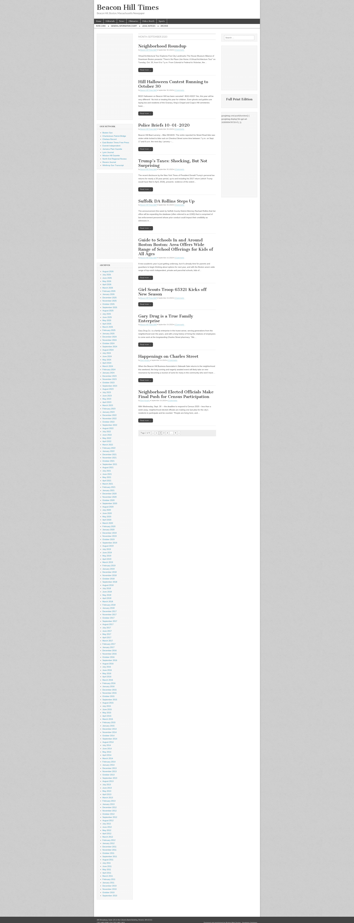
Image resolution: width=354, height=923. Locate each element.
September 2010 (109, 896)
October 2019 (108, 539)
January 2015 (108, 726)
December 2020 (109, 493)
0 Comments (179, 50)
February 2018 (108, 605)
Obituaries (133, 21)
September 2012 (109, 817)
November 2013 (109, 771)
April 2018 (106, 598)
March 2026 (107, 288)
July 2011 (106, 863)
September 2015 (109, 699)
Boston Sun (107, 133)
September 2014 (109, 739)
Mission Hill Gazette (111, 155)
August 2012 (108, 820)
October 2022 (108, 422)
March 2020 (107, 523)
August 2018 (108, 585)
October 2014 (108, 735)
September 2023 (109, 386)
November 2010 (109, 889)
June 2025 (107, 317)
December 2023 (109, 376)
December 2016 (109, 650)
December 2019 (109, 533)
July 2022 (106, 431)
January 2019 (108, 569)
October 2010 (108, 892)
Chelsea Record (109, 139)
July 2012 (106, 824)
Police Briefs (148, 21)
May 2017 (106, 634)
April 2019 (106, 559)
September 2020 (109, 503)
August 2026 (108, 271)
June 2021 (107, 474)
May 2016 (106, 673)
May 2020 (106, 516)
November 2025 (109, 301)
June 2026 (107, 278)
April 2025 (106, 324)
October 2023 (108, 382)
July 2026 (106, 274)
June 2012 (107, 827)
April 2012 (106, 833)
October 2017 (108, 618)
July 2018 (106, 588)
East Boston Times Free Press (115, 142)
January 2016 (108, 686)
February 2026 (108, 291)
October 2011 (108, 853)
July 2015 (106, 706)
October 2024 (108, 343)
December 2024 (109, 337)
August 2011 (107, 860)
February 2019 (108, 565)
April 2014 (106, 755)
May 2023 (106, 399)
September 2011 (109, 856)
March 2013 (107, 797)
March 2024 (107, 366)
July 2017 (106, 628)
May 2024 (106, 360)
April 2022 (106, 441)
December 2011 (109, 847)
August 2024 (108, 350)
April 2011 (106, 873)
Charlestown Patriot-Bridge (114, 136)
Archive (164, 26)
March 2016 (107, 680)
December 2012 (109, 807)
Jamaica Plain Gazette (112, 149)
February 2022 (108, 448)
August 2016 (108, 664)
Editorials (110, 21)
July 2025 (106, 314)
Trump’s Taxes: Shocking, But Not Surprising (172, 163)
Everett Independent (111, 146)
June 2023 (107, 396)
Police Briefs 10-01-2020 (164, 125)
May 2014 (106, 752)
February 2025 (108, 330)
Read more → (145, 70)
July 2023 (106, 392)
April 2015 (106, 716)
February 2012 (108, 840)
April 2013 (106, 794)
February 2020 (108, 526)
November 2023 (109, 379)
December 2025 (109, 297)
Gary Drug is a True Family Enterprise (165, 318)
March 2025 (107, 327)
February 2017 (108, 644)
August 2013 (108, 781)
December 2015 (109, 690)
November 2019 (109, 536)
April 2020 (106, 520)
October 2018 (108, 579)
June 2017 (107, 631)
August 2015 (108, 703)
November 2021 (109, 458)
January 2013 (108, 804)
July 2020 (106, 510)
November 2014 (109, 732)
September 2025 (109, 307)
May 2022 (106, 438)
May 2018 (106, 595)
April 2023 (106, 402)
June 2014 (107, 748)
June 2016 (107, 670)
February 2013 (108, 801)
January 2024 (108, 373)
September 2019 (109, 543)
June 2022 (107, 435)
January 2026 (108, 294)
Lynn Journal (108, 152)
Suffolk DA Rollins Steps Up (166, 201)
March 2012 (107, 837)
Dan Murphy (145, 360)
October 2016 (108, 657)
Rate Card (101, 26)
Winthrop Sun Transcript (113, 165)
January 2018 (108, 608)
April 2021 (106, 480)
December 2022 (109, 415)
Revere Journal (109, 162)
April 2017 (106, 637)
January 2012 (108, 843)
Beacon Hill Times (128, 7)
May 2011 (106, 869)
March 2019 (107, 562)
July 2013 (106, 784)
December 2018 (109, 572)
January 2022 (108, 451)
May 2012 (106, 830)
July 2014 (106, 745)
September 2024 (109, 346)
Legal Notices (148, 26)
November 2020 (109, 497)
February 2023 (108, 409)
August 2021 (108, 467)
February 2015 (108, 722)
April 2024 (106, 363)
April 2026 (106, 284)
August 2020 (108, 507)
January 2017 (108, 647)
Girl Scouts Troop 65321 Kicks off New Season (172, 292)
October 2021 (108, 461)
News (121, 21)
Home (98, 21)
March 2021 (107, 484)
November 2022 (109, 418)
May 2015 (106, 712)
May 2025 (106, 320)
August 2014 (108, 742)
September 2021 (109, 464)
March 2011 (107, 876)
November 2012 (109, 811)
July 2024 (106, 353)
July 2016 (106, 667)
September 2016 (109, 660)
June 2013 (107, 788)
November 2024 (109, 340)
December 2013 (109, 768)
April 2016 (106, 677)
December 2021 (109, 454)
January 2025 (108, 333)
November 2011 (109, 850)
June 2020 (107, 513)
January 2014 (108, 765)
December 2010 (109, 886)
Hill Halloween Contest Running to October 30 (173, 84)
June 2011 (107, 866)
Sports (162, 21)
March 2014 (107, 758)
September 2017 (109, 621)
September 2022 (109, 425)
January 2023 (108, 412)
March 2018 (107, 601)
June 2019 (107, 552)
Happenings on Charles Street (168, 356)
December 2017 (109, 611)
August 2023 (108, 389)
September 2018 (109, 582)
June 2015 (107, 709)
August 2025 (108, 310)
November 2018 (109, 575)
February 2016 (108, 683)
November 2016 (109, 654)
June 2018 (107, 592)
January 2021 (108, 490)
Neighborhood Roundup (162, 46)
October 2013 (108, 775)
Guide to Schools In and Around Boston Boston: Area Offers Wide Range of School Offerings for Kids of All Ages (175, 247)
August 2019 (108, 546)
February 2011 (108, 879)
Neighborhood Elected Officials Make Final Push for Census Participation (176, 394)
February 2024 (108, 369)
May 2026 (106, 281)
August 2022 (108, 428)
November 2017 (109, 614)
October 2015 (108, 696)
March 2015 (107, 719)
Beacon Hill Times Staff (148, 50)
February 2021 (108, 487)
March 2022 (107, 445)
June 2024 (107, 356)
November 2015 (109, 693)
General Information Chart (124, 26)
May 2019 (106, 556)
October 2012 (108, 814)
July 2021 (106, 471)
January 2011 (108, 882)
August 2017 (108, 624)
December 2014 (109, 729)
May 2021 (106, 477)
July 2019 (106, 549)
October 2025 (108, 304)
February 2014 (108, 762)
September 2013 (109, 778)
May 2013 (106, 791)
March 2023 (107, 405)
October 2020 (108, 500)
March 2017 (107, 641)
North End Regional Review (114, 159)
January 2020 (108, 529)
